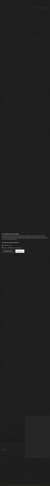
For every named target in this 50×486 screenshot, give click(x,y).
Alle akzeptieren (20, 251)
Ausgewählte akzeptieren (8, 251)
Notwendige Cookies (7, 245)
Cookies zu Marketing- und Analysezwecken (12, 247)
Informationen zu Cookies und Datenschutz (10, 242)
